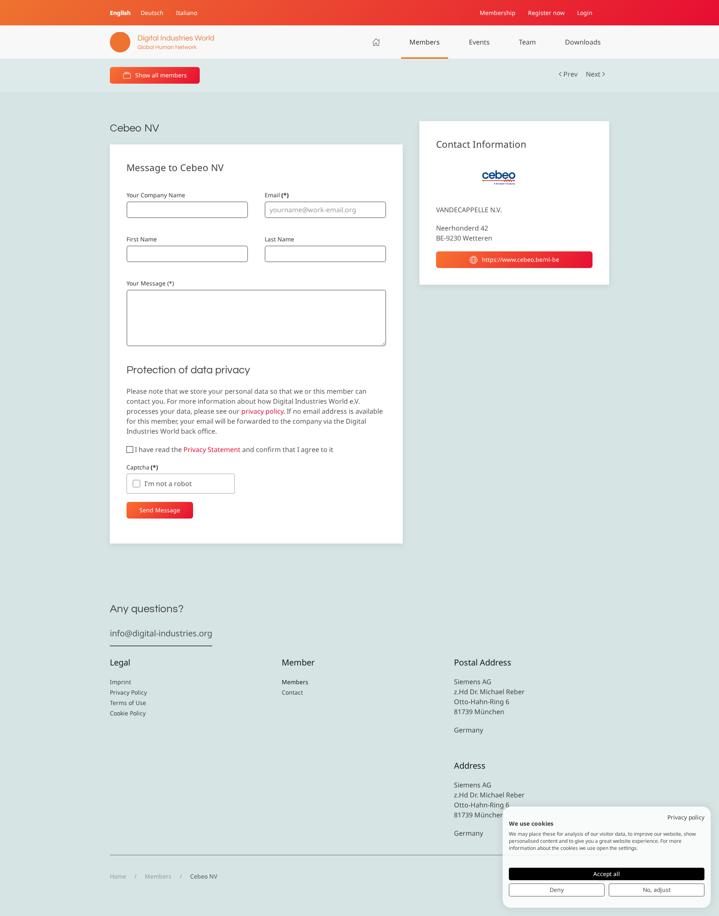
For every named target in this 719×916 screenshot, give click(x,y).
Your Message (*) (150, 283)
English (120, 13)
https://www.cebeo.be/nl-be (520, 259)
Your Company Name (155, 195)
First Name (141, 239)
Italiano (186, 13)
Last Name (279, 239)
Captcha (142, 467)
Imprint (120, 682)
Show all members (161, 75)
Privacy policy (685, 817)
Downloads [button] (583, 42)
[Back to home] (162, 42)
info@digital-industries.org (161, 633)
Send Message (159, 510)
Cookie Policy (128, 713)
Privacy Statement (211, 449)
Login (585, 13)
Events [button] (479, 42)
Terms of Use (128, 703)
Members (424, 42)
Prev (570, 74)
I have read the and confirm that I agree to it (233, 449)
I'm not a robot (168, 483)
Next (593, 74)
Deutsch (152, 13)
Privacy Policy (128, 692)
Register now (546, 13)
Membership (498, 13)
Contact (292, 692)
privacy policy (262, 411)
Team (527, 42)
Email (277, 195)
